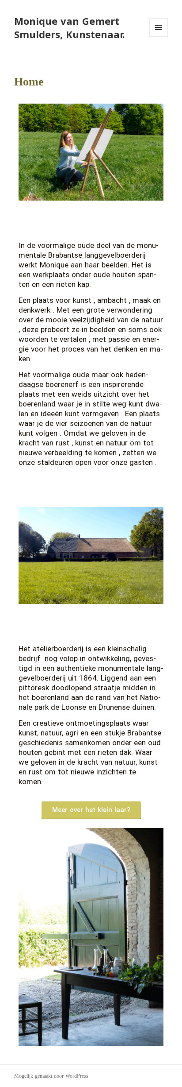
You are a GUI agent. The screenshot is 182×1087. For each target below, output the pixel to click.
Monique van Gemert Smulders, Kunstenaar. (69, 27)
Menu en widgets (159, 36)
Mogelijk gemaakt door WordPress (51, 1076)
